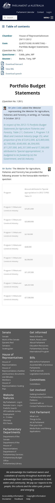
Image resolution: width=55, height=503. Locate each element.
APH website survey (12, 411)
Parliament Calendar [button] (25, 12)
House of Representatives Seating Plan (13, 386)
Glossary (7, 420)
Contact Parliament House (41, 406)
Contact (40, 12)
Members (6, 380)
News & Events (36, 336)
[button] (48, 17)
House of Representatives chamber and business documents (13, 371)
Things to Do (35, 419)
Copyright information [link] (36, 496)
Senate (5, 336)
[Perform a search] (4, 17)
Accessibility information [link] (12, 496)
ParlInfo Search (10, 408)
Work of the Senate (10, 339)
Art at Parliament (37, 422)
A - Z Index (7, 417)
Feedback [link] (19, 499)
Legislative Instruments (40, 373)
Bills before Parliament (40, 361)
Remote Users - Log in (12, 405)
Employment (8, 414)
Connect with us (37, 403)
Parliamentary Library (39, 348)
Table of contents (17, 26)
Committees (35, 384)
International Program (39, 351)
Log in (49, 12)
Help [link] (28, 499)
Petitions (34, 400)
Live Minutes (7, 377)
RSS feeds (7, 423)
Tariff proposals (37, 370)
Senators (6, 345)
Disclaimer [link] (6, 499)
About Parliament (37, 342)
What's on (34, 416)
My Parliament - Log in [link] (12, 402)
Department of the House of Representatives (11, 445)
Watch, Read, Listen (38, 339)
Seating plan (7, 348)
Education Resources (39, 345)
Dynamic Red (7, 342)
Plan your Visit (36, 425)
